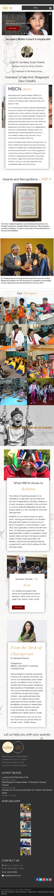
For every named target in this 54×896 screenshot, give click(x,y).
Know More (18, 607)
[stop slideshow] (32, 32)
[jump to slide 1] (24, 33)
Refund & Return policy (46, 892)
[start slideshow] (21, 33)
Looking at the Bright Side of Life (15, 777)
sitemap (4, 894)
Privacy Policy (32, 892)
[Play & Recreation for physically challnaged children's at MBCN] (25, 855)
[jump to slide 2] (27, 33)
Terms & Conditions (7, 892)
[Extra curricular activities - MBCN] (26, 811)
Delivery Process (20, 892)
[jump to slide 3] (29, 33)
